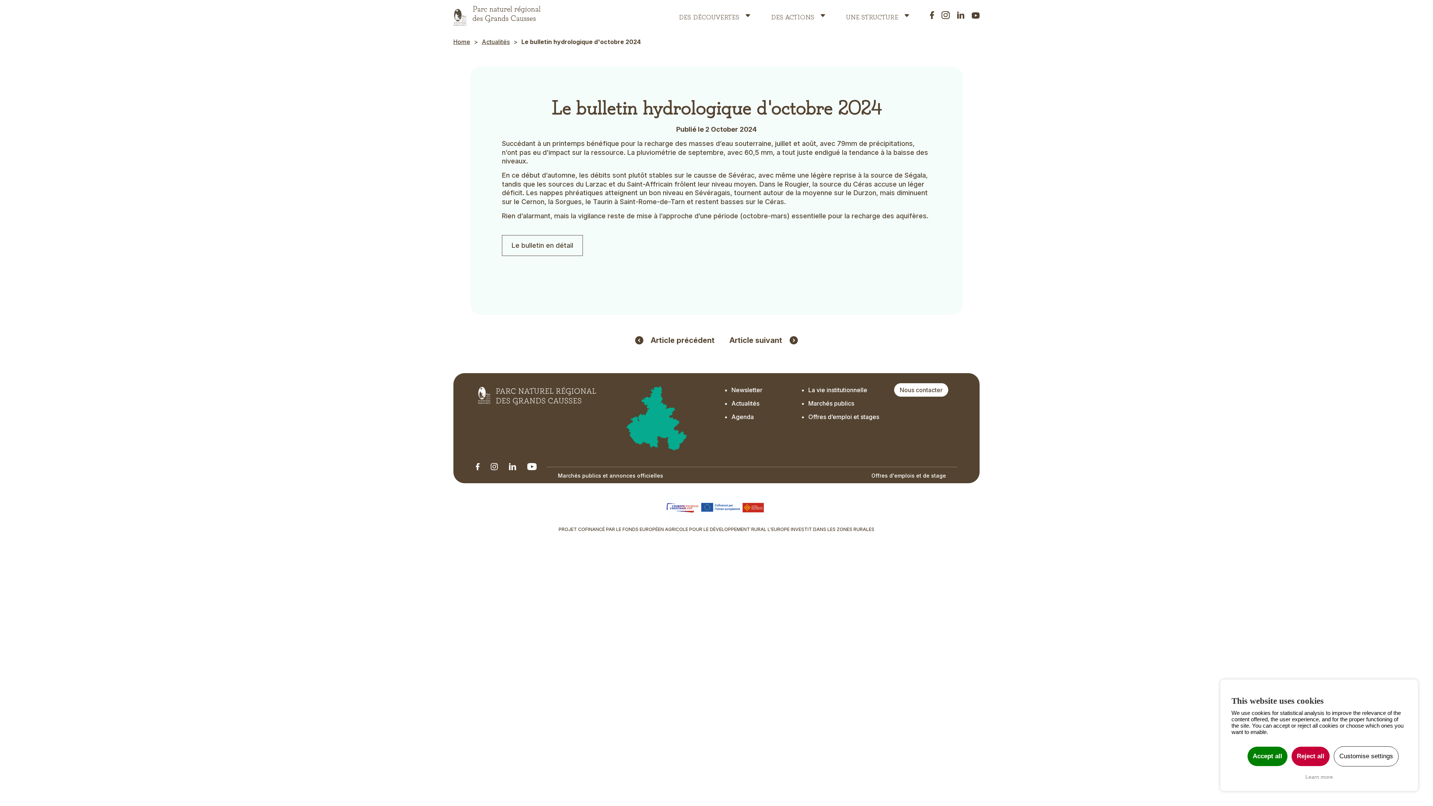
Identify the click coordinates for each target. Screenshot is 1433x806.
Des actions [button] (792, 15)
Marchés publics (831, 403)
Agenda (742, 417)
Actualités (496, 42)
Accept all (1267, 756)
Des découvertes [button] (709, 15)
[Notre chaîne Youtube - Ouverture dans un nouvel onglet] (532, 466)
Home (461, 42)
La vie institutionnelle (837, 390)
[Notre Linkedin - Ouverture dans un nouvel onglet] (478, 466)
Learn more (1319, 777)
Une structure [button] (872, 15)
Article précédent (683, 340)
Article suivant (756, 340)
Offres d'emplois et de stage (908, 475)
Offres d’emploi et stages (843, 417)
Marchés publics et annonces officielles (610, 475)
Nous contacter (921, 390)
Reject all (1310, 756)
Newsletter (746, 390)
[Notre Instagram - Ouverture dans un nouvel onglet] (494, 466)
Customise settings (1366, 756)
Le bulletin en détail (542, 245)
